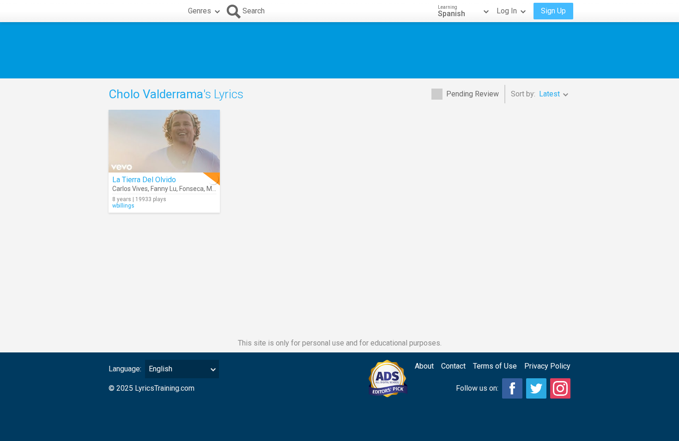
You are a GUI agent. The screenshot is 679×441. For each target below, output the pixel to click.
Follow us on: (477, 388)
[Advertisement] (339, 50)
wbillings (123, 206)
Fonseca (191, 188)
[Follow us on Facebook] (512, 388)
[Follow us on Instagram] (560, 388)
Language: (125, 368)
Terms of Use (495, 366)
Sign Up (553, 10)
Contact (453, 366)
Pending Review (472, 93)
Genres (199, 10)
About (424, 366)
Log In (507, 10)
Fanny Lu (163, 188)
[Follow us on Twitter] (536, 388)
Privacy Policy (547, 366)
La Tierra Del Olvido (144, 179)
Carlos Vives (130, 188)
